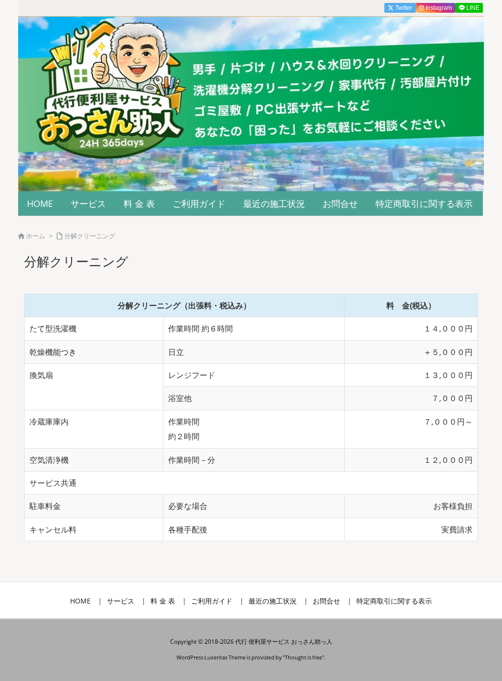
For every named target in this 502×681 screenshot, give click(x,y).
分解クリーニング (89, 235)
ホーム (35, 235)
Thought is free (303, 657)
